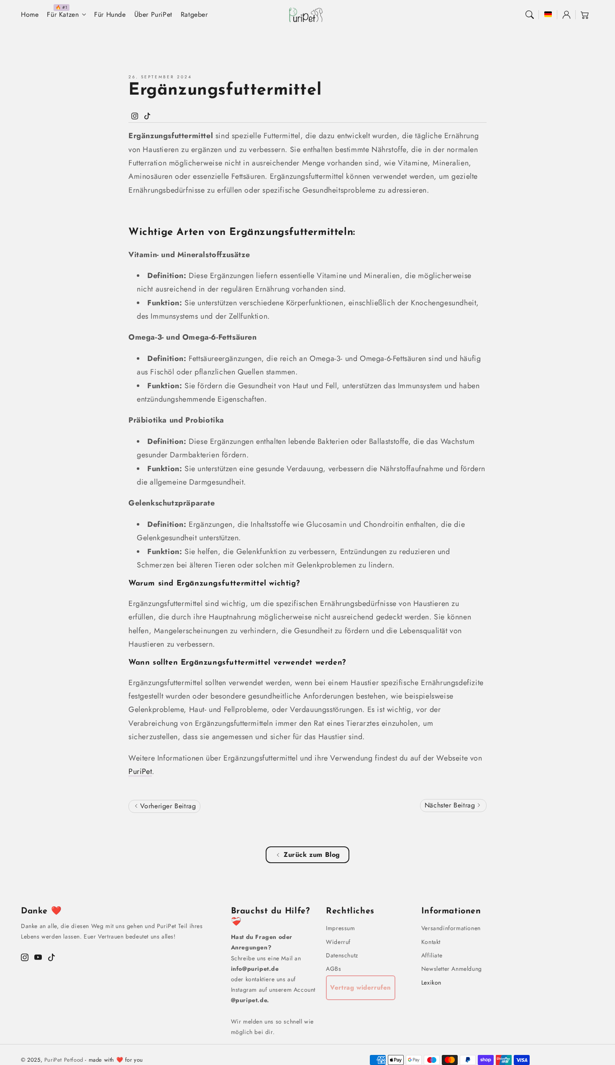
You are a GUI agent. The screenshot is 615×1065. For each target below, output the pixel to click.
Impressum (340, 928)
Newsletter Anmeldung (451, 968)
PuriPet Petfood (63, 1060)
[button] (529, 14)
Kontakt (431, 942)
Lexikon (431, 982)
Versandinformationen (451, 928)
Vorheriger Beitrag (167, 806)
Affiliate (431, 955)
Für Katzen (63, 14)
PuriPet (140, 771)
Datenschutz (342, 955)
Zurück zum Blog (312, 854)
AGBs (333, 968)
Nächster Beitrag (451, 805)
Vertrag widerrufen (360, 987)
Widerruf (338, 942)
